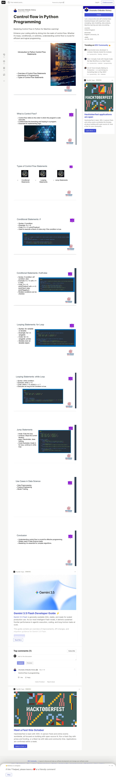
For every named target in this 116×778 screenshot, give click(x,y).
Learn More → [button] (90, 131)
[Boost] (4, 75)
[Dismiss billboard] (112, 765)
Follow (99, 15)
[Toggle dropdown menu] (75, 571)
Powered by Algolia (57, 2)
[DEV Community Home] (3, 2)
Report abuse (51, 682)
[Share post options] (4, 81)
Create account (108, 2)
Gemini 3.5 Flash (20, 617)
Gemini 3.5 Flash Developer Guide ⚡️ (36, 613)
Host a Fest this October (29, 730)
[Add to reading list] (4, 69)
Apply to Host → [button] (20, 746)
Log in (97, 2)
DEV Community (101, 45)
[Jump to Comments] (4, 62)
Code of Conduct (40, 682)
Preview (29, 663)
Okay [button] (9, 775)
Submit (20, 663)
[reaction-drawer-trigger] (4, 55)
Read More (18, 640)
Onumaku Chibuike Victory (27, 10)
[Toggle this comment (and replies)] (15, 672)
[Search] (8, 2)
